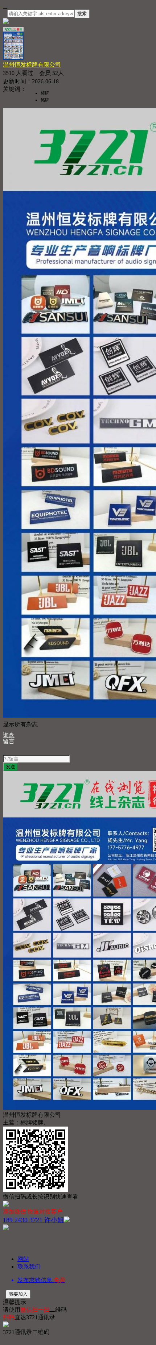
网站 (23, 1259)
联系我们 (29, 1266)
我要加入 (18, 1294)
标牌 (45, 93)
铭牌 (45, 100)
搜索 (82, 13)
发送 (10, 766)
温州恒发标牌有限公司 (32, 65)
